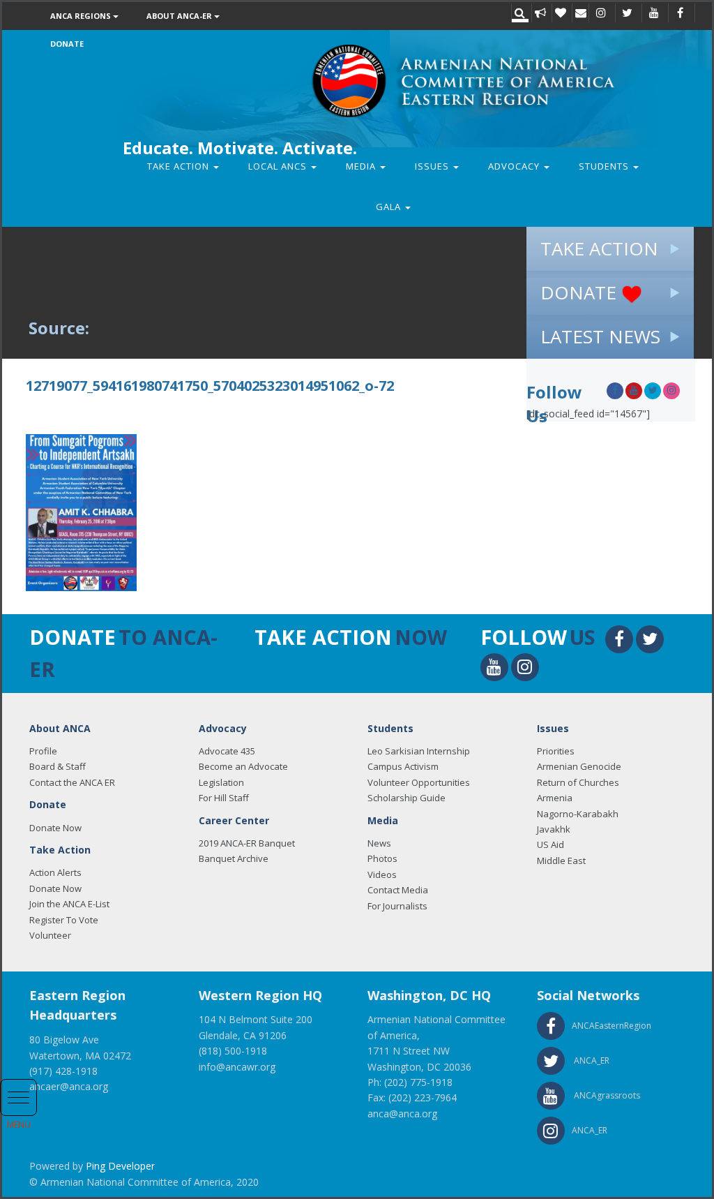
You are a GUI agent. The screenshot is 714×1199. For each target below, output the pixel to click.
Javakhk (553, 829)
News (379, 843)
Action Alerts (55, 872)
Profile (43, 751)
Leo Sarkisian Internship (418, 751)
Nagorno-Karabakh (577, 813)
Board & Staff (57, 766)
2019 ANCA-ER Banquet (247, 843)
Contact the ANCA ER (72, 782)
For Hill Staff (224, 797)
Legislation (221, 782)
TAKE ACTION (599, 248)
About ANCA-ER (180, 15)
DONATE (580, 292)
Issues (433, 166)
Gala (390, 206)
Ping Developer (120, 1165)
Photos (382, 858)
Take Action (179, 166)
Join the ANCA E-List (69, 904)
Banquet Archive (233, 858)
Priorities (556, 751)
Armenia (554, 797)
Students (605, 166)
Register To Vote (63, 920)
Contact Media (397, 890)
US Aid (550, 844)
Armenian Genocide (579, 766)
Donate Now (55, 827)
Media (362, 166)
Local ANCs (279, 166)
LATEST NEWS (600, 336)
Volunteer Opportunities (418, 782)
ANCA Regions (81, 15)
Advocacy (515, 166)
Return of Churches (578, 782)
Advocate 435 (227, 751)
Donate (67, 43)
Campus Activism (403, 766)
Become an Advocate (243, 766)
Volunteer (50, 935)
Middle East (561, 860)
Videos (382, 874)
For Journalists (397, 906)
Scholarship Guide (406, 797)
